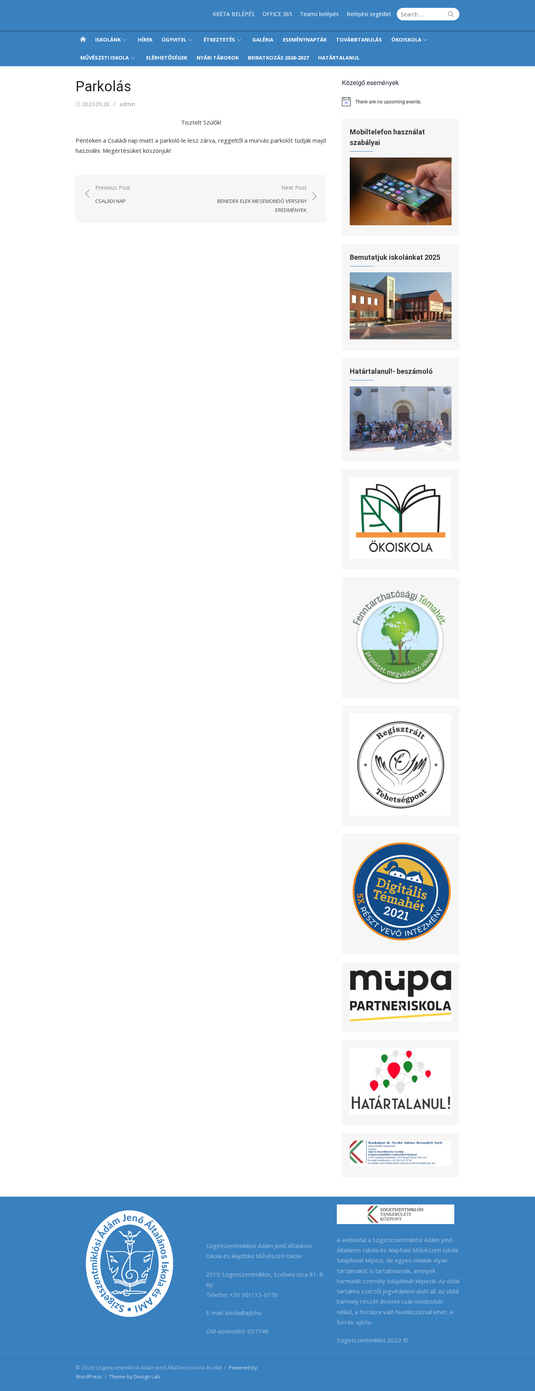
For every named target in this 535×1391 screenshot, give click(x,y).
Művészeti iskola (104, 57)
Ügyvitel (174, 39)
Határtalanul (339, 57)
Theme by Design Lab (134, 1376)
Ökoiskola (406, 39)
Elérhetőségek (166, 57)
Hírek (145, 39)
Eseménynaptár (305, 39)
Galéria (262, 39)
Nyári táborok (218, 57)
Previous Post (112, 194)
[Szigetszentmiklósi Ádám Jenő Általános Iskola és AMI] (83, 39)
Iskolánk (108, 39)
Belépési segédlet (369, 14)
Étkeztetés (219, 39)
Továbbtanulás (359, 39)
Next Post (262, 198)
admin (127, 104)
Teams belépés (319, 14)
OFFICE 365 (277, 14)
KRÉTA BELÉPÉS (234, 14)
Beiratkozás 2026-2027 (278, 57)
